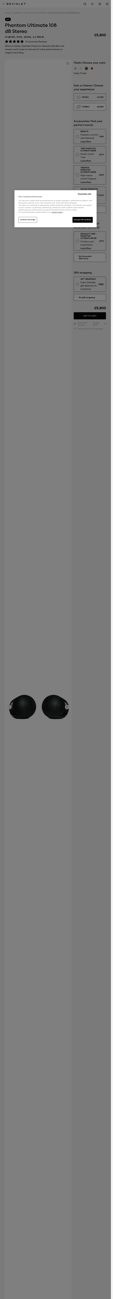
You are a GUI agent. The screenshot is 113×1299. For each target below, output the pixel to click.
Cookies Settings (28, 220)
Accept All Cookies (82, 220)
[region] (55, 209)
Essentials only (84, 194)
